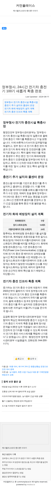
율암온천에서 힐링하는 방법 (12, 473)
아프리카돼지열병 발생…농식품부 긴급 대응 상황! (22, 396)
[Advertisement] (25, 57)
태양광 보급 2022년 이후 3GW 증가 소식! (19, 387)
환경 (4, 28)
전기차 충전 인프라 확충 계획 (18, 111)
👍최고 (19, 358)
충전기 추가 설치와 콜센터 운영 (19, 105)
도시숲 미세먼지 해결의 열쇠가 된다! (17, 406)
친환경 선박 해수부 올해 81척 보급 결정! (18, 391)
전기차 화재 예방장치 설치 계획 (19, 108)
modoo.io (31, 484)
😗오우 (31, 358)
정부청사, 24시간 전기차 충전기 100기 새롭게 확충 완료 (23, 458)
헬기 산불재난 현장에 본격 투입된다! (17, 401)
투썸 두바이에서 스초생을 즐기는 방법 (16, 469)
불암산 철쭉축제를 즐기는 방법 (13, 476)
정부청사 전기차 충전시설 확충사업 (21, 102)
